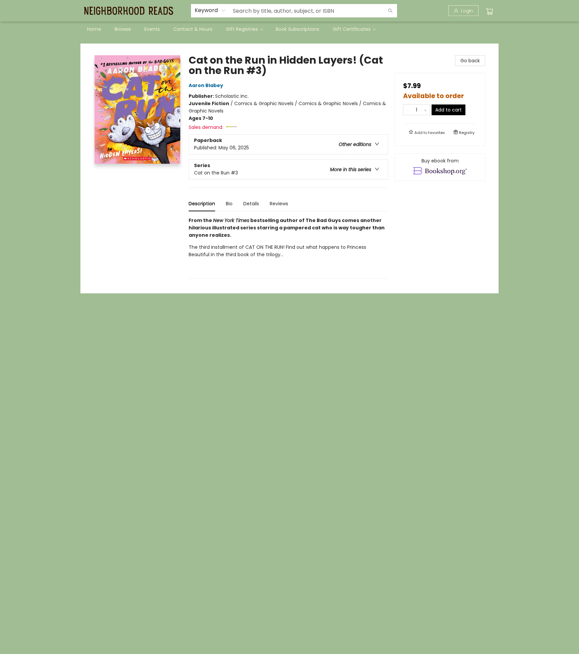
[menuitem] (94, 29)
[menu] (289, 29)
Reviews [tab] (279, 203)
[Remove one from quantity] (407, 110)
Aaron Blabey (206, 85)
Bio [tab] (229, 203)
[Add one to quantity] (425, 110)
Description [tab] (202, 203)
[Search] (390, 10)
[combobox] (210, 10)
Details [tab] (251, 203)
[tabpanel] (288, 248)
